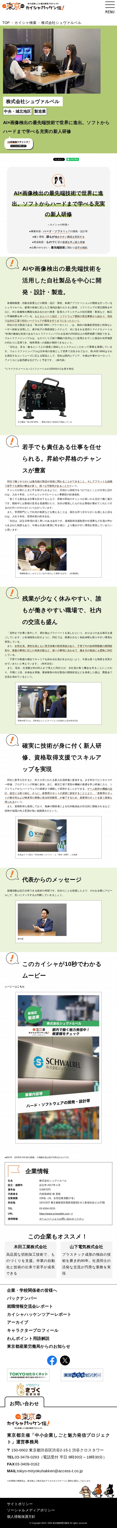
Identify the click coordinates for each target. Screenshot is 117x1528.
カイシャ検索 (25, 23)
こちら (21, 986)
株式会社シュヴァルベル (61, 23)
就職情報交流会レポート (30, 1306)
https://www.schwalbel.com (54, 1213)
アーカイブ (17, 1322)
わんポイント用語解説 (28, 1338)
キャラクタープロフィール (32, 1330)
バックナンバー (22, 1298)
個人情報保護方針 (21, 1517)
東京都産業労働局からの (38, 1346)
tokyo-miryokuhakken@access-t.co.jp (50, 1471)
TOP (6, 23)
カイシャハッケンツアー (39, 1314)
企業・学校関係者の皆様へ (32, 1290)
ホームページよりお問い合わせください (61, 1219)
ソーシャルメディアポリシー (31, 1510)
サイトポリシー (20, 1504)
